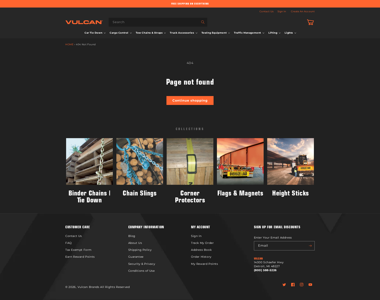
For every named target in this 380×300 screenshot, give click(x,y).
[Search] (203, 22)
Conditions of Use (141, 271)
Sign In (281, 11)
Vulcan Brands (88, 287)
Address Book (201, 250)
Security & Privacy (141, 264)
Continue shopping (190, 100)
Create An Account (303, 11)
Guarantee (135, 256)
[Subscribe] (310, 245)
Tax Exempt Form (78, 250)
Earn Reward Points (80, 256)
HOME (69, 44)
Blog (131, 236)
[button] (94, 33)
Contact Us (266, 11)
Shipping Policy (140, 250)
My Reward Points (204, 264)
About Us (135, 243)
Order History (201, 256)
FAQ (68, 243)
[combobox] (158, 22)
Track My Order (202, 243)
